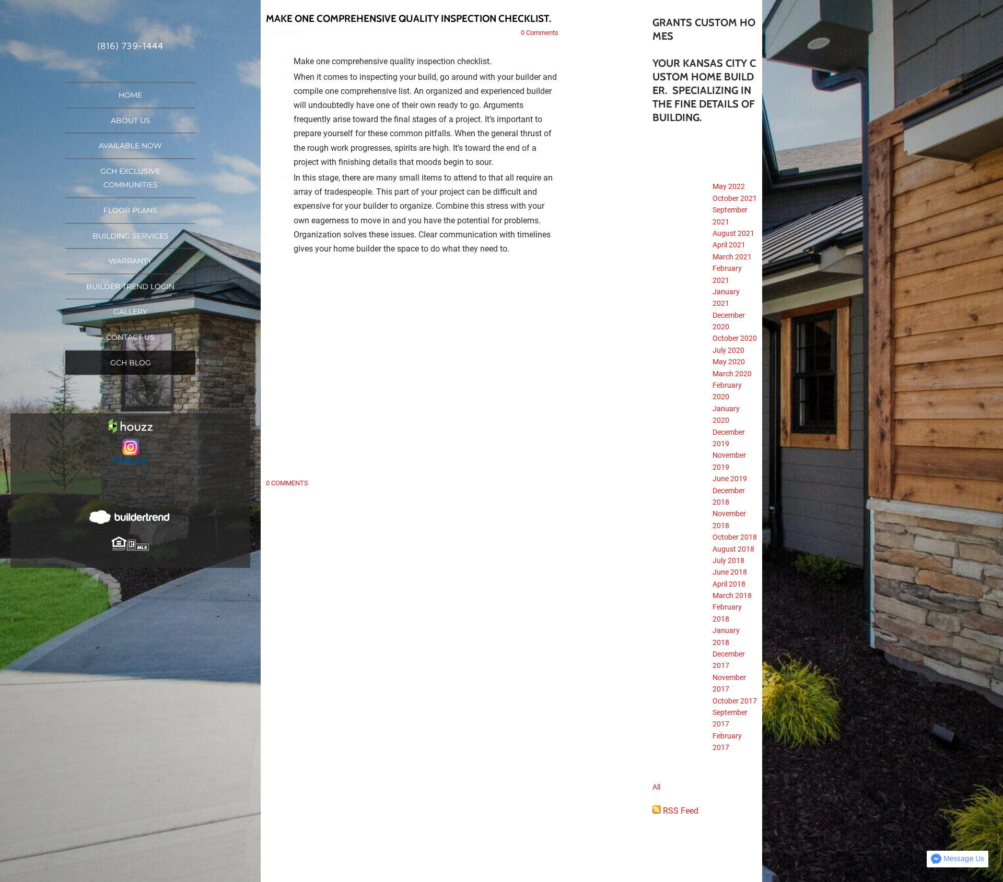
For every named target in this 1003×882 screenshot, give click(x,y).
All (656, 787)
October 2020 (735, 338)
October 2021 (735, 198)
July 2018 (728, 560)
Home (130, 95)
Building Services (130, 236)
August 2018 (733, 549)
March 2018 (732, 595)
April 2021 (729, 245)
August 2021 (733, 233)
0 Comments (539, 33)
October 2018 (735, 537)
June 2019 (730, 478)
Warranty (130, 261)
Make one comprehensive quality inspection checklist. (408, 19)
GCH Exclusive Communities (130, 178)
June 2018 (730, 572)
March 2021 (732, 257)
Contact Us (130, 337)
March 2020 (732, 374)
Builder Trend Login (130, 286)
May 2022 (729, 186)
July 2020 (728, 350)
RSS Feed (679, 811)
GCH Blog (130, 362)
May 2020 (729, 361)
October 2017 (735, 701)
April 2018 (729, 584)
